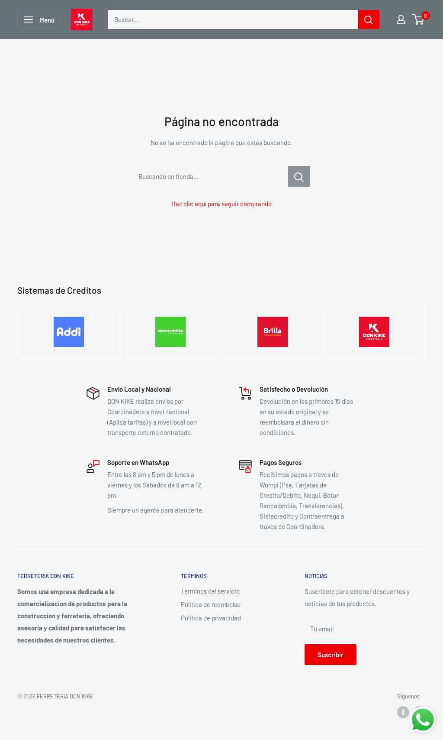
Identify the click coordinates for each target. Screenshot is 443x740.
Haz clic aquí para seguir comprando (221, 204)
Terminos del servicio (210, 591)
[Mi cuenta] (401, 19)
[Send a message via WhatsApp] (423, 720)
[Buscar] (368, 19)
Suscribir (330, 655)
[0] (418, 19)
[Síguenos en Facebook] (403, 712)
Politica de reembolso (211, 604)
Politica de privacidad (211, 618)
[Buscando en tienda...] (299, 176)
